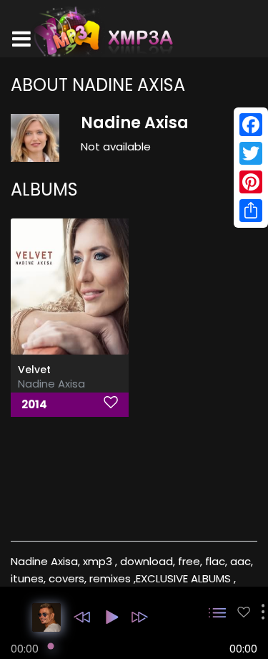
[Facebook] (251, 124)
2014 (34, 404)
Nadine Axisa (51, 383)
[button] (81, 617)
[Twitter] (251, 153)
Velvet (34, 369)
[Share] (251, 210)
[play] (244, 612)
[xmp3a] (102, 31)
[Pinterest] (251, 182)
